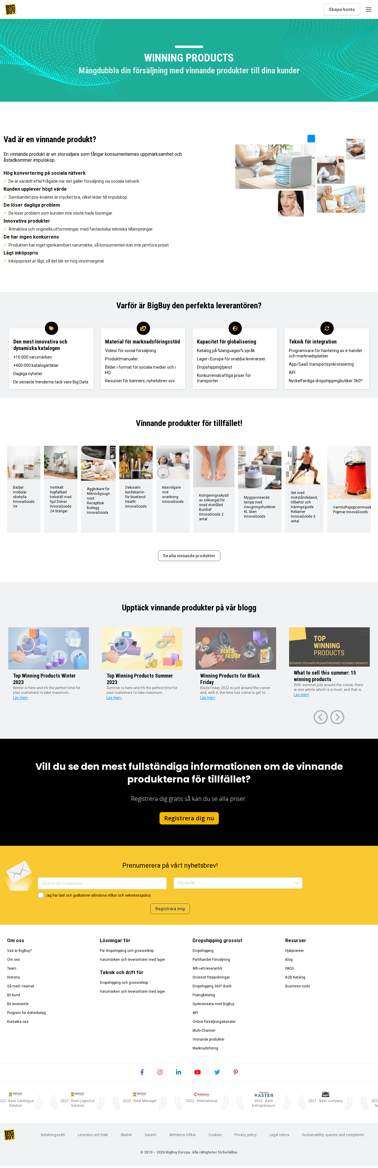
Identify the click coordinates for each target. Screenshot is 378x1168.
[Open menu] (368, 9)
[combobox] (177, 883)
